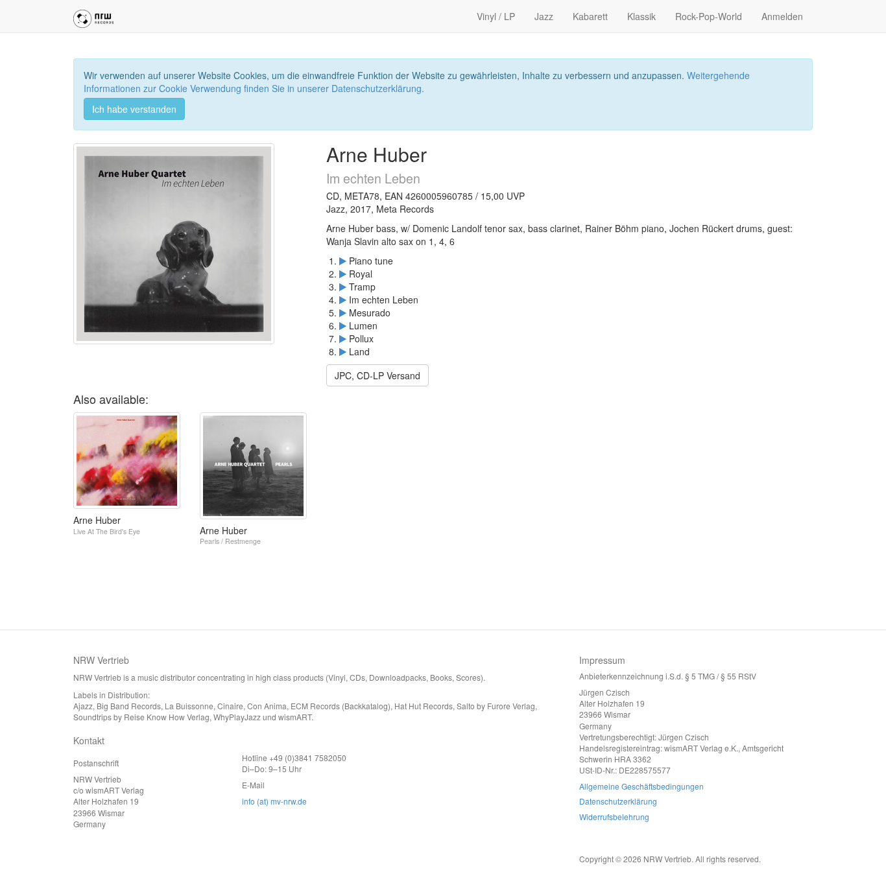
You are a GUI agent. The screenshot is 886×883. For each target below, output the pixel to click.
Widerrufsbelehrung (614, 816)
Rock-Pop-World (708, 16)
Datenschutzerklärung (618, 800)
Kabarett (590, 16)
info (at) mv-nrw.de (274, 800)
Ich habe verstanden (134, 108)
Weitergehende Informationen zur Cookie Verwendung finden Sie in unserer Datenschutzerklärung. (417, 82)
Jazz (543, 16)
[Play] (342, 260)
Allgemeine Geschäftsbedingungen (641, 786)
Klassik (641, 16)
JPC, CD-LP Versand (377, 375)
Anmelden (782, 16)
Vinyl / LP (496, 16)
